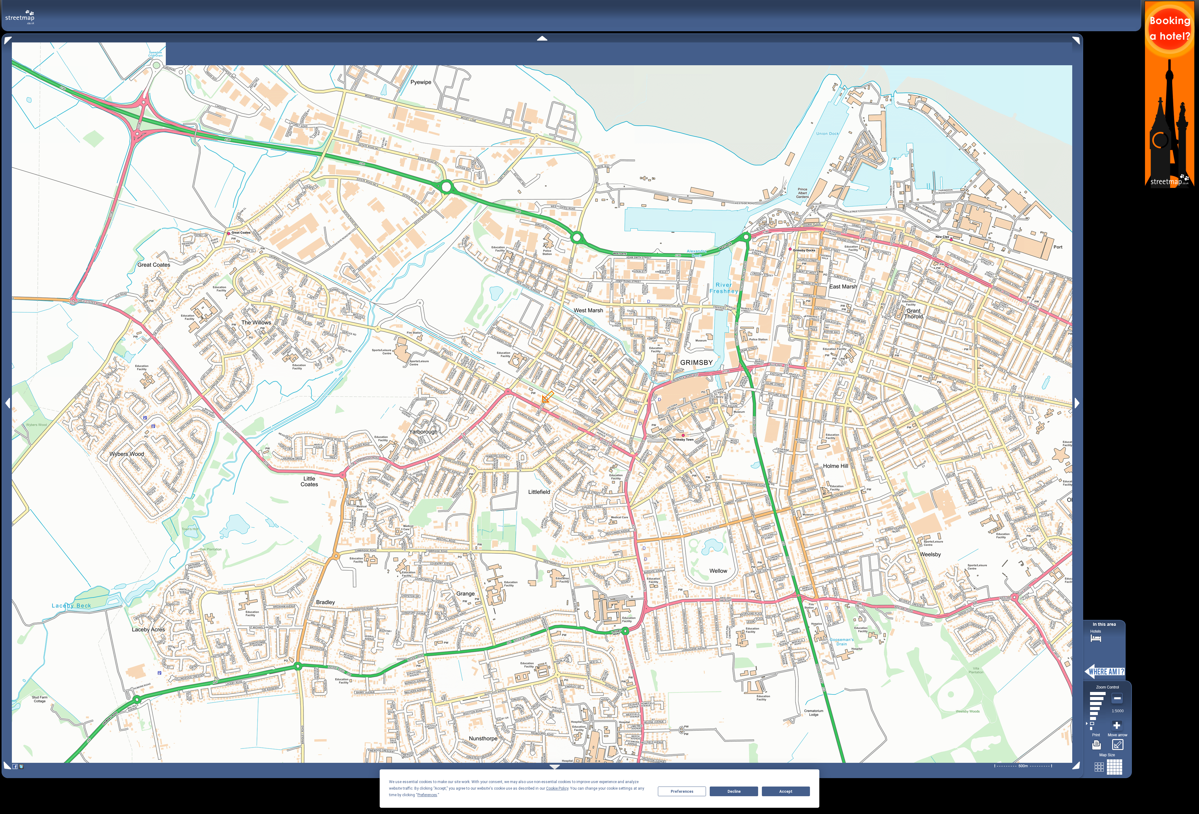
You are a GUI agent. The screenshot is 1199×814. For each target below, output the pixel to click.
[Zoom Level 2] (1096, 723)
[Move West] (7, 403)
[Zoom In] (1118, 725)
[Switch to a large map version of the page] (1108, 765)
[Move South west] (6, 765)
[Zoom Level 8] (1096, 693)
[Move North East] (1077, 38)
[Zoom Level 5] (1096, 708)
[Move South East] (1077, 765)
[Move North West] (7, 38)
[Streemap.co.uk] (20, 13)
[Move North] (542, 38)
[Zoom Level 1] (1096, 728)
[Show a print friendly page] (1097, 742)
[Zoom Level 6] (1096, 703)
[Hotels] (1096, 637)
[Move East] (1078, 403)
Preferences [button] (427, 795)
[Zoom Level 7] (1096, 698)
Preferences (682, 791)
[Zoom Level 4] (1096, 713)
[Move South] (554, 767)
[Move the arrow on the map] (1117, 742)
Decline (734, 791)
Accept (785, 791)
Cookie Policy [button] (557, 788)
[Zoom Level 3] (1096, 718)
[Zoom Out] (1118, 698)
